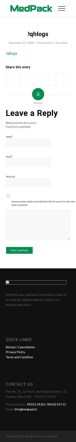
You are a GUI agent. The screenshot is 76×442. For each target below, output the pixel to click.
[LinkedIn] (24, 313)
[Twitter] (17, 313)
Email (9, 156)
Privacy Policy (15, 352)
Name (9, 136)
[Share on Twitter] (16, 79)
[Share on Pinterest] (31, 79)
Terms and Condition (19, 357)
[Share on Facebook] (9, 79)
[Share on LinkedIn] (38, 79)
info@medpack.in (25, 409)
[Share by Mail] (66, 79)
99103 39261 (36, 404)
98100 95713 (56, 404)
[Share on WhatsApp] (23, 79)
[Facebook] (9, 313)
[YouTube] (32, 313)
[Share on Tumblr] (45, 79)
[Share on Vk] (52, 79)
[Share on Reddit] (59, 79)
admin (63, 42)
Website (10, 176)
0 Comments (45, 42)
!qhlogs (38, 33)
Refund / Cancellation (20, 347)
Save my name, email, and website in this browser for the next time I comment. (43, 203)
